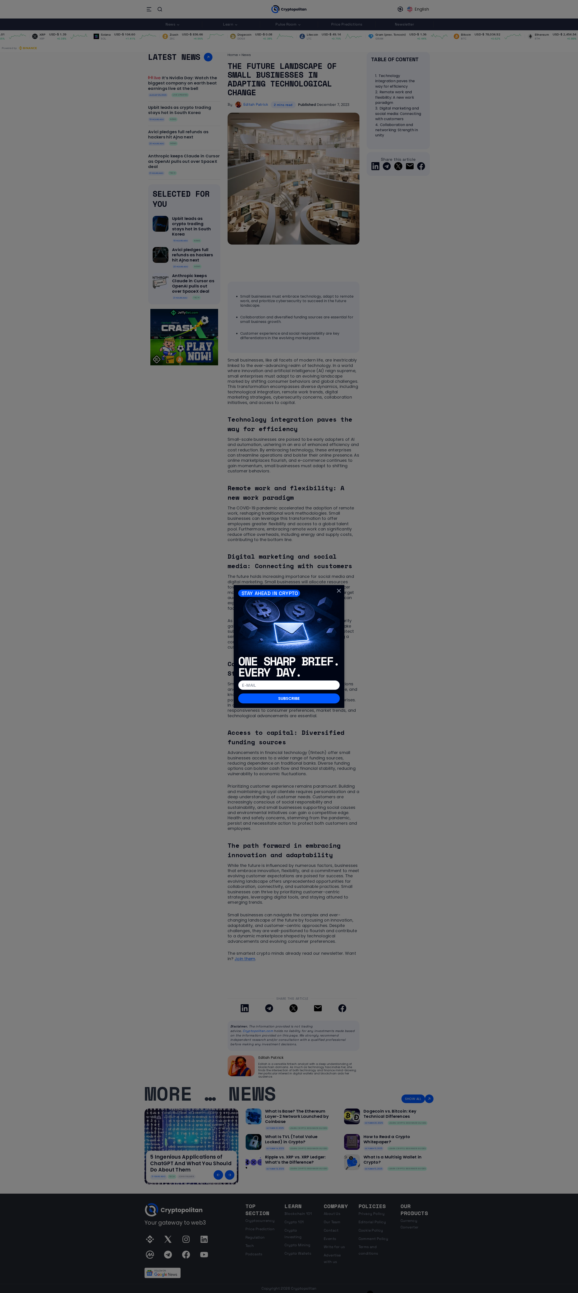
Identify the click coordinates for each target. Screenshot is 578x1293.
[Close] (339, 590)
